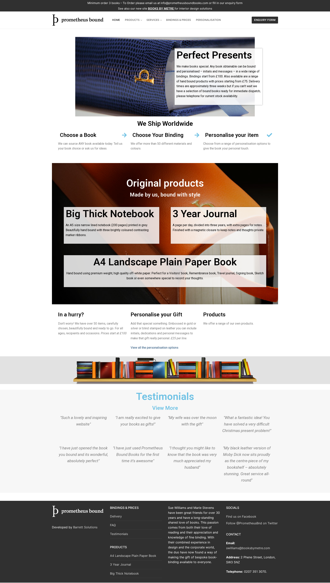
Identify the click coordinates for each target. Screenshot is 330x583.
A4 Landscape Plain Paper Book (133, 556)
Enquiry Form (264, 19)
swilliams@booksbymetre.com (248, 548)
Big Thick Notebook (124, 573)
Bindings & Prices (124, 508)
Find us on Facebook (241, 516)
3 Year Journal (120, 564)
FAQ (113, 525)
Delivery (116, 516)
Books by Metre (161, 8)
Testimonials (119, 534)
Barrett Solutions (85, 527)
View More (165, 408)
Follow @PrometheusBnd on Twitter (252, 523)
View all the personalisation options (154, 347)
